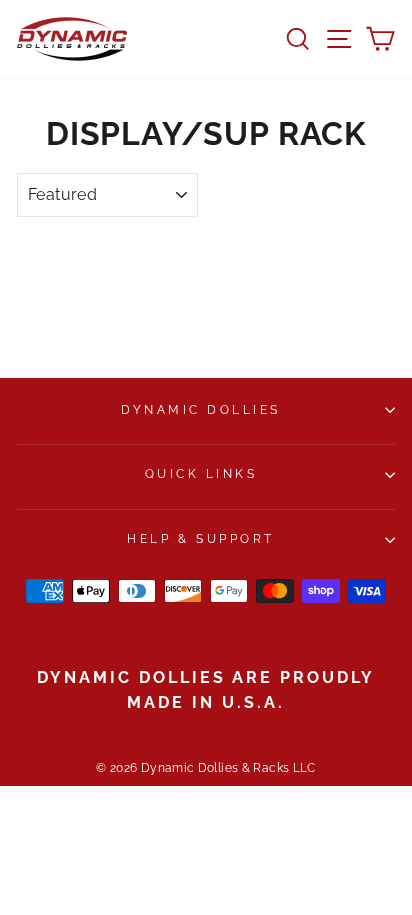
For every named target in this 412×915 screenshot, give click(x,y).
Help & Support (200, 539)
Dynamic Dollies (201, 410)
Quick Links (201, 474)
